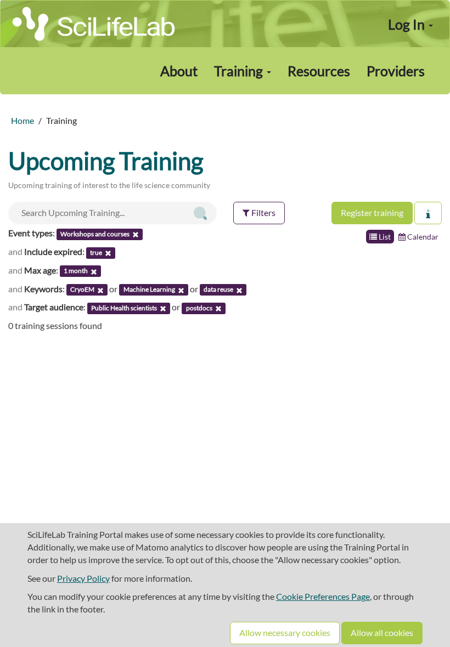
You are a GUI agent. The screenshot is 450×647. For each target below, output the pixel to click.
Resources (319, 71)
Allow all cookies (382, 632)
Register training (372, 212)
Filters (262, 212)
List (384, 236)
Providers (396, 71)
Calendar (422, 236)
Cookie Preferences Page (323, 596)
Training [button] (240, 71)
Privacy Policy (83, 578)
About (179, 71)
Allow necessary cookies (284, 632)
